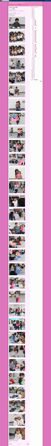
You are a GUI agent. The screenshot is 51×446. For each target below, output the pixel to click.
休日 (33, 43)
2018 (32, 17)
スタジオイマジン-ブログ (17, 3)
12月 (33, 18)
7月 (33, 61)
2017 (32, 69)
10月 (33, 57)
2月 (33, 67)
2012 (32, 75)
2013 (32, 74)
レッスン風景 (34, 20)
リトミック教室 (34, 25)
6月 (33, 62)
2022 (32, 12)
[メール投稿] (19, 441)
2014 (32, 73)
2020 (32, 14)
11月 (33, 19)
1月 (33, 68)
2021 (32, 13)
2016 (32, 70)
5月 (33, 63)
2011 (32, 76)
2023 (32, 11)
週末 (33, 26)
